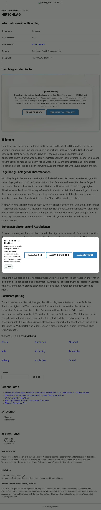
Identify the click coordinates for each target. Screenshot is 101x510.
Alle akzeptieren (85, 255)
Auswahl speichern (59, 255)
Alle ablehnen (35, 255)
